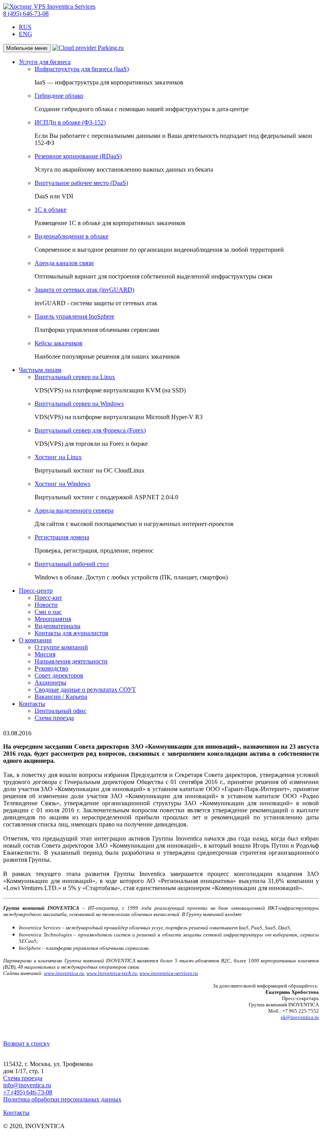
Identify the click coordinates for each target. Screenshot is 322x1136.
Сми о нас (48, 611)
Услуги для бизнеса (45, 62)
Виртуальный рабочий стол (72, 564)
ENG (25, 34)
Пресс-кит (48, 597)
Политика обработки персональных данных (62, 1099)
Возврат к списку (26, 1043)
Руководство (51, 668)
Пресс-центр (36, 590)
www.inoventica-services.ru (168, 973)
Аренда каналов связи (64, 263)
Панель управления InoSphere (74, 316)
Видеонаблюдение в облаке (71, 236)
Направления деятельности (71, 661)
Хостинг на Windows (62, 483)
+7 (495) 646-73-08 (27, 1092)
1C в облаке (50, 209)
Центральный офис (60, 710)
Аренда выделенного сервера (74, 510)
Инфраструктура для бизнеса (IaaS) (82, 69)
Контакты (32, 703)
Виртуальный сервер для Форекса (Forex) (90, 430)
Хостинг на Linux (58, 457)
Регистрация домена (62, 537)
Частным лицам (40, 369)
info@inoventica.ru (27, 1085)
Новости (46, 604)
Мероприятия (53, 619)
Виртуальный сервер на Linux (75, 377)
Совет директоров (59, 675)
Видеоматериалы (57, 626)
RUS (25, 27)
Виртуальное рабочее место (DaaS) (81, 183)
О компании (35, 640)
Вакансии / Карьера (61, 696)
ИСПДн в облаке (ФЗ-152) (70, 122)
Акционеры (50, 682)
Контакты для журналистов (71, 633)
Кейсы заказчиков (58, 343)
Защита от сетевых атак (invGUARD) (84, 289)
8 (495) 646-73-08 (26, 13)
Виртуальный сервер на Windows (79, 403)
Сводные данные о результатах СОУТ (85, 689)
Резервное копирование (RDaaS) (78, 156)
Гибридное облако (59, 95)
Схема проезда (54, 718)
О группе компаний (61, 647)
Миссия (45, 654)
